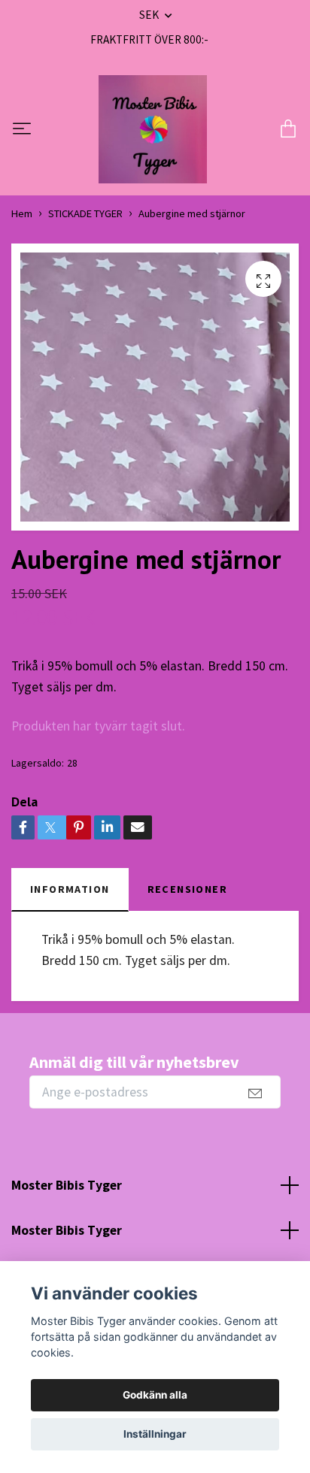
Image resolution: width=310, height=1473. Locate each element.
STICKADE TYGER (85, 213)
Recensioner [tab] (187, 889)
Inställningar (155, 1434)
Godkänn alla (155, 1395)
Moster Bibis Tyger (66, 1185)
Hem (21, 213)
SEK (150, 15)
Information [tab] (70, 889)
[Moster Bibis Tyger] (153, 129)
